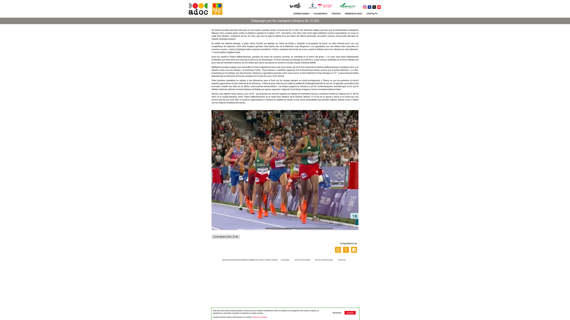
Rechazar (337, 313)
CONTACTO (371, 13)
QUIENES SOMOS (301, 13)
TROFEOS (336, 13)
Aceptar (350, 313)
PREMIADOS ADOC (353, 13)
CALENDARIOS (320, 13)
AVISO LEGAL (285, 260)
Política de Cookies (259, 317)
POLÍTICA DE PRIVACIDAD (324, 260)
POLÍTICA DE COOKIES (302, 260)
